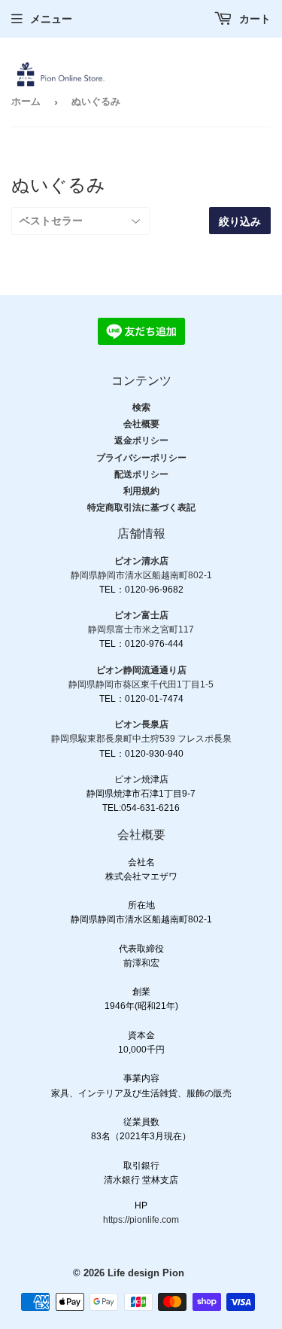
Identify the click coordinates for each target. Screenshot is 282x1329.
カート (253, 19)
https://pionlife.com (141, 1220)
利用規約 (141, 491)
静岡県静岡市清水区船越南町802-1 (141, 575)
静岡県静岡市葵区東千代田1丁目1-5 (141, 684)
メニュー (51, 19)
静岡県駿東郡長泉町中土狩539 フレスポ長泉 (141, 738)
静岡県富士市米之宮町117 (141, 629)
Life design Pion (146, 1273)
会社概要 (141, 424)
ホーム (26, 101)
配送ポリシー (141, 474)
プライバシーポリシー (141, 458)
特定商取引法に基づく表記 (141, 507)
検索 (141, 407)
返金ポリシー (141, 440)
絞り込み (240, 221)
